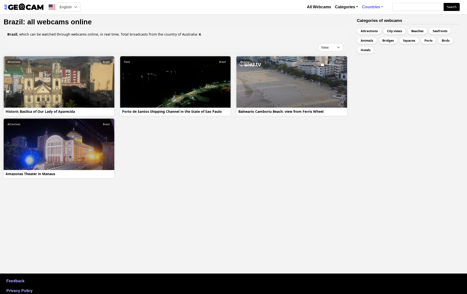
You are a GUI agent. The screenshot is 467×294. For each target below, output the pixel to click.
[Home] (24, 7)
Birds (445, 40)
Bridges (388, 40)
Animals (367, 40)
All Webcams (319, 7)
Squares (409, 40)
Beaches (245, 62)
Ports (127, 62)
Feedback (15, 281)
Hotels (365, 50)
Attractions (14, 62)
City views (394, 31)
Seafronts (440, 31)
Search (452, 7)
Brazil (106, 62)
